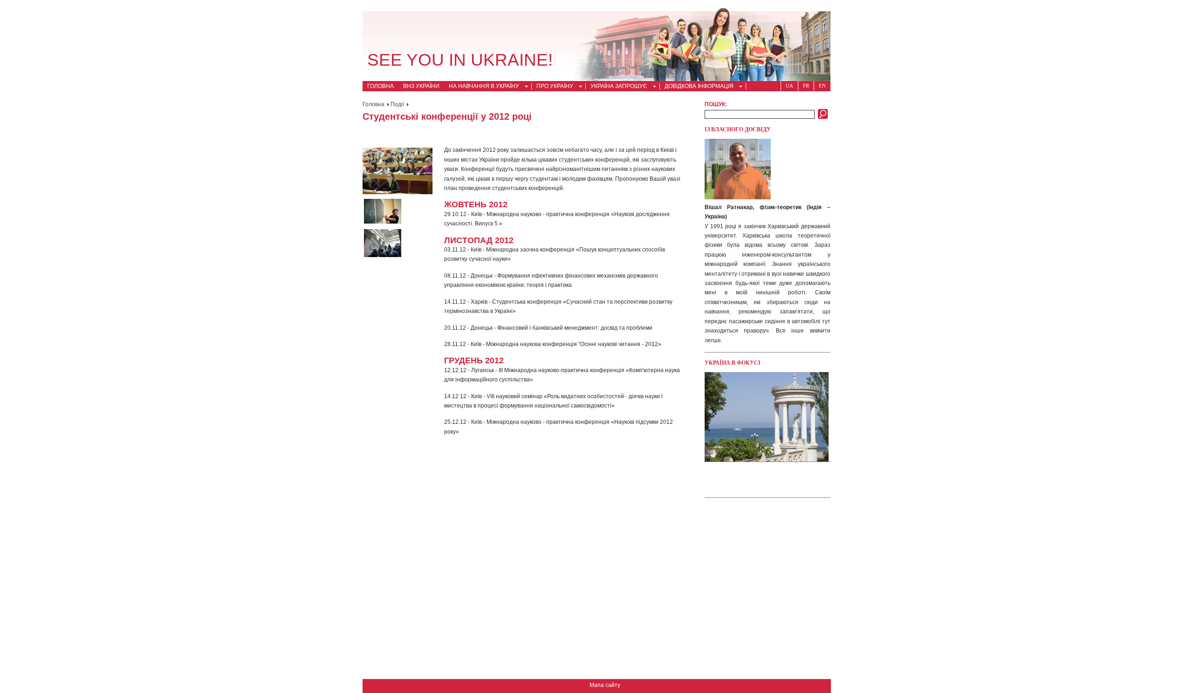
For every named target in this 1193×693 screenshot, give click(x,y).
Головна (380, 86)
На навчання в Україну (481, 87)
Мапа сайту (605, 685)
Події (397, 104)
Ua (789, 85)
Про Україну (552, 87)
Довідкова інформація (697, 87)
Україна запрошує (616, 87)
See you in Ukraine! (460, 59)
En (822, 85)
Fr (806, 85)
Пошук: (716, 104)
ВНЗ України (421, 86)
